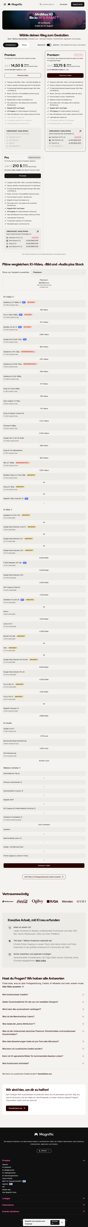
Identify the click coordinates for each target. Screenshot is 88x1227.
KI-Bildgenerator (8, 1170)
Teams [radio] (24, 45)
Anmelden (63, 4)
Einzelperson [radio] (11, 45)
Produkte (6, 1160)
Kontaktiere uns (45, 1074)
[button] (44, 1151)
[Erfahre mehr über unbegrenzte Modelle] (80, 131)
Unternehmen (8, 1205)
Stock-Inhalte (7, 1178)
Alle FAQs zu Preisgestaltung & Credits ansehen (42, 877)
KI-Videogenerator (9, 1173)
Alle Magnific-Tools (9, 1192)
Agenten (7, 1184)
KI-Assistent (6, 1167)
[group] (16, 45)
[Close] (62, 1222)
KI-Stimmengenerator (10, 1176)
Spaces (5, 1164)
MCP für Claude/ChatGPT (13, 1181)
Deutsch (44, 1151)
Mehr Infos (41, 960)
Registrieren (77, 4)
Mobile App (6, 1190)
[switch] (49, 45)
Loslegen (6, 1198)
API (3, 1187)
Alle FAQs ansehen (11, 986)
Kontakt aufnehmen (10, 1211)
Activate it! (55, 1222)
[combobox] (58, 272)
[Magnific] (44, 1135)
